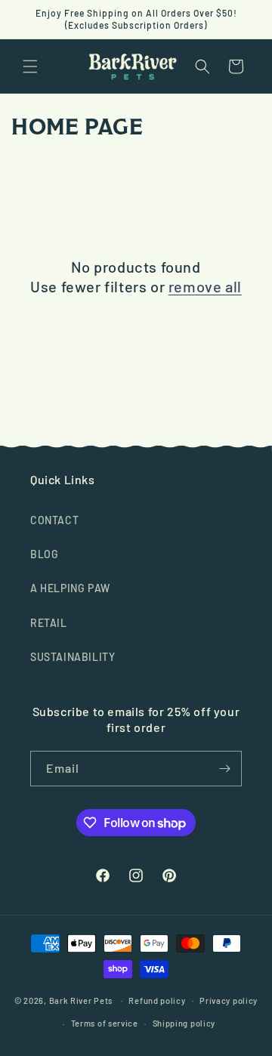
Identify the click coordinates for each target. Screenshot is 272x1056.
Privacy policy (228, 1000)
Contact (54, 520)
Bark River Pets (81, 1000)
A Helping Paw (70, 588)
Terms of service (104, 1023)
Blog (44, 554)
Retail (48, 622)
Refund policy (156, 1000)
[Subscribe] (224, 768)
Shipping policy (184, 1023)
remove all (205, 286)
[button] (30, 66)
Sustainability (72, 656)
